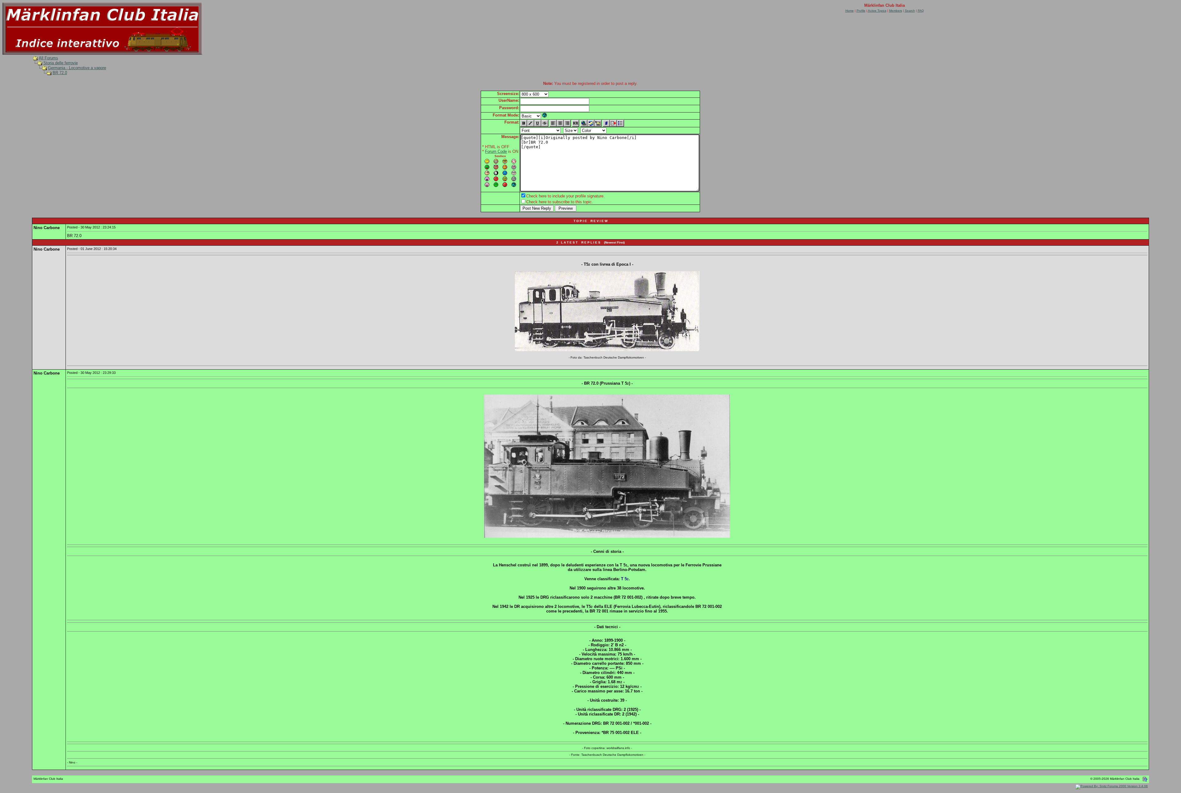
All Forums (48, 58)
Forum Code (496, 151)
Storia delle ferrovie (60, 63)
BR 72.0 (60, 72)
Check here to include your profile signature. (565, 196)
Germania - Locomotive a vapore (77, 67)
